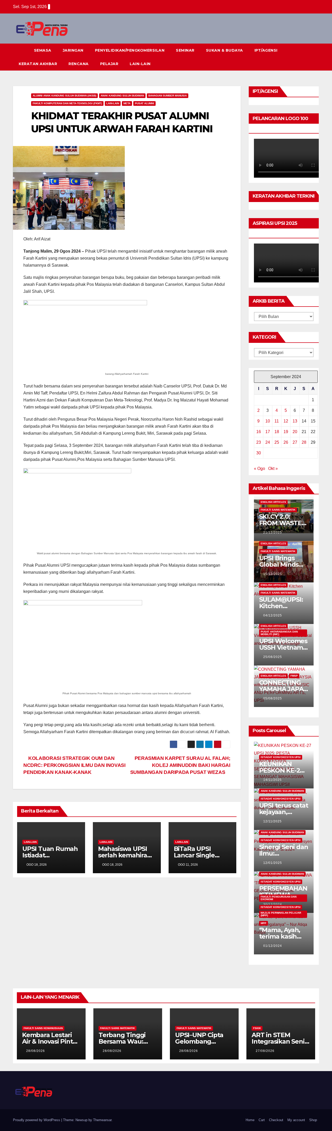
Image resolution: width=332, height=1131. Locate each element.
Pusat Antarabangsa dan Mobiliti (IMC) (279, 633)
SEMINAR (185, 50)
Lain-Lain (112, 103)
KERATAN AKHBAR (38, 63)
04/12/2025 (272, 615)
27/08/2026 (265, 1051)
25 (276, 442)
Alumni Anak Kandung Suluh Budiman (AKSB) (64, 95)
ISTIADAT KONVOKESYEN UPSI (281, 757)
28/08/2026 (35, 1051)
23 (258, 442)
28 (304, 442)
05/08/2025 (272, 698)
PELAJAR (109, 63)
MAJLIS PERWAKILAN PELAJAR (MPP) (281, 914)
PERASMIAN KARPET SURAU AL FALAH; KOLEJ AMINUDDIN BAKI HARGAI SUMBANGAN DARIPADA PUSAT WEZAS (180, 765)
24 (267, 442)
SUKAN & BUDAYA (224, 50)
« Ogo (259, 468)
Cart (262, 1120)
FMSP (294, 675)
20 (295, 431)
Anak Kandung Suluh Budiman (122, 95)
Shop (313, 1120)
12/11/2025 (272, 821)
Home (250, 1120)
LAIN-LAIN (140, 63)
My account (296, 1120)
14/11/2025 (272, 780)
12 (285, 421)
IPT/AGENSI (266, 50)
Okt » (273, 468)
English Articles (273, 502)
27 (295, 442)
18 (276, 431)
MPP (263, 923)
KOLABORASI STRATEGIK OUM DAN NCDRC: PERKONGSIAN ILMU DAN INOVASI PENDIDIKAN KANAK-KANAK (74, 765)
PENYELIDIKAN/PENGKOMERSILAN (130, 50)
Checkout (276, 1120)
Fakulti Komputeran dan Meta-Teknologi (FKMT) (67, 103)
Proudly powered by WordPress (37, 1120)
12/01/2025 (272, 863)
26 (285, 442)
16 (258, 431)
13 (295, 421)
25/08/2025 (272, 657)
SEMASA (42, 50)
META (126, 103)
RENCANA (78, 63)
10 (267, 421)
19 (285, 431)
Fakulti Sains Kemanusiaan (43, 1028)
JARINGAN (73, 50)
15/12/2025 (272, 574)
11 (276, 421)
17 (267, 431)
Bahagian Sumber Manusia (167, 95)
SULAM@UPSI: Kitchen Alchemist (281, 606)
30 (258, 453)
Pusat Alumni (144, 103)
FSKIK (257, 1028)
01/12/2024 (272, 946)
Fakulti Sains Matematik (278, 509)
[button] (305, 57)
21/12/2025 (272, 532)
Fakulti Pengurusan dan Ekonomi (278, 898)
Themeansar (102, 1120)
